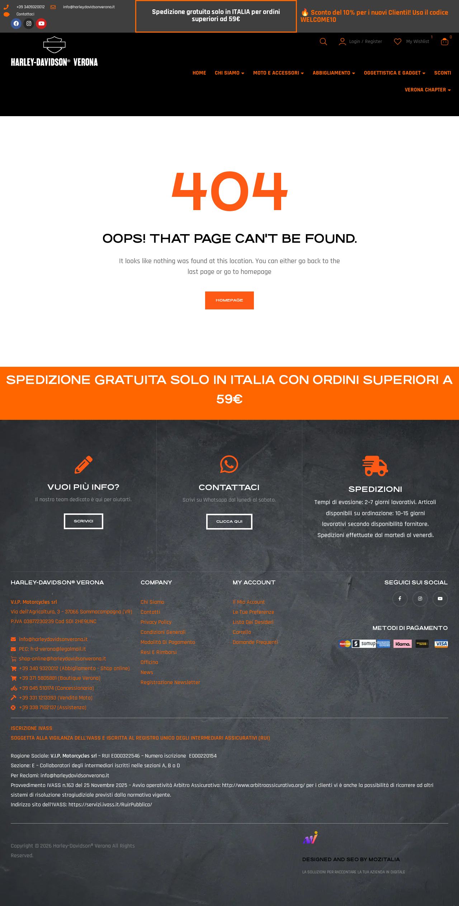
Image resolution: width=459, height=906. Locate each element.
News (147, 672)
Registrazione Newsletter (170, 682)
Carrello (242, 632)
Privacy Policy (156, 622)
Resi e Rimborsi (159, 652)
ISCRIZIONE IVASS (31, 728)
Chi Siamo (152, 602)
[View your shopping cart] (444, 41)
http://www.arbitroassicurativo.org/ (263, 785)
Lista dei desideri (253, 622)
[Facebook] (16, 23)
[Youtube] (41, 23)
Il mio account (249, 602)
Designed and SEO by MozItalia (351, 859)
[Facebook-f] (400, 599)
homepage (229, 300)
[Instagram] (28, 23)
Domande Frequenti (255, 642)
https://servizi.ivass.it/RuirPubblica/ (110, 804)
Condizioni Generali (163, 632)
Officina (149, 662)
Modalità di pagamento (168, 642)
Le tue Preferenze (253, 612)
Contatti (150, 612)
